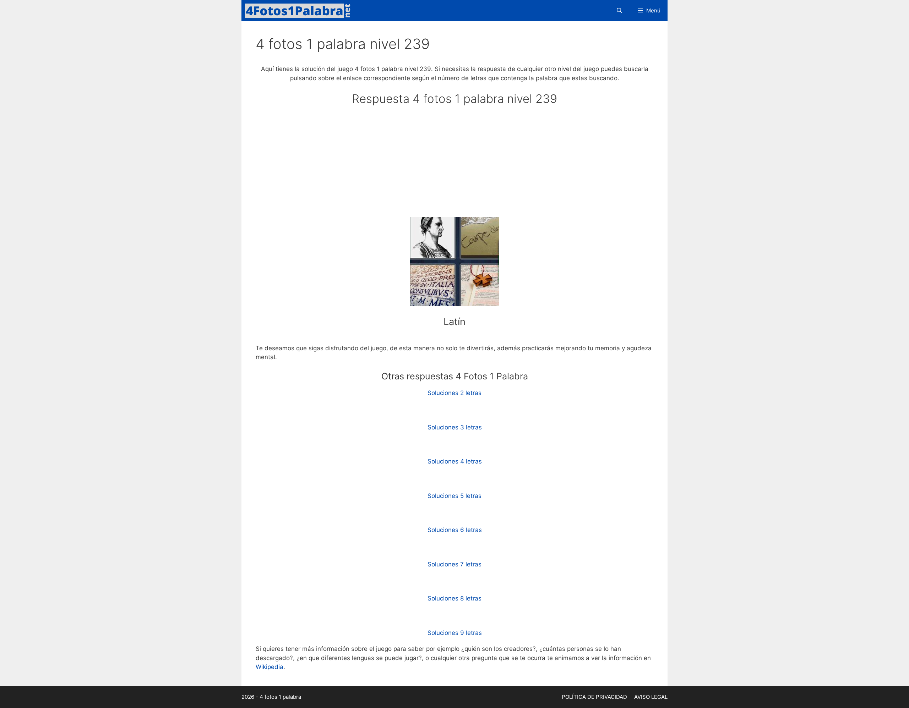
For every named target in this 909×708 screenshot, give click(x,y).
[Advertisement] (454, 164)
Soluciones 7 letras (454, 564)
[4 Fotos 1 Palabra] (300, 10)
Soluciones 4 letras (455, 461)
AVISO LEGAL (651, 696)
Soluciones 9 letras (455, 632)
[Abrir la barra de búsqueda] (619, 10)
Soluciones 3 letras (455, 427)
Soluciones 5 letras (454, 495)
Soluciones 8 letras (454, 598)
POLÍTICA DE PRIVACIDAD (594, 696)
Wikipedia (269, 666)
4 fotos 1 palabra (280, 696)
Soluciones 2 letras (454, 392)
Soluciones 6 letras (455, 529)
